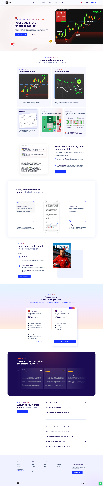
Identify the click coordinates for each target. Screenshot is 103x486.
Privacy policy (59, 471)
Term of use (59, 464)
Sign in (87, 2)
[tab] (25, 207)
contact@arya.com (20, 470)
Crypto (45, 466)
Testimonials (34, 468)
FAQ (33, 470)
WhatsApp (19, 466)
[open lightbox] (27, 370)
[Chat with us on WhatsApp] (100, 483)
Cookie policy (59, 468)
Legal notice (59, 466)
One (45, 471)
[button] (44, 2)
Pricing (33, 466)
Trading (45, 468)
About (33, 464)
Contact (33, 471)
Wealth (45, 464)
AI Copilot (46, 470)
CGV (57, 470)
